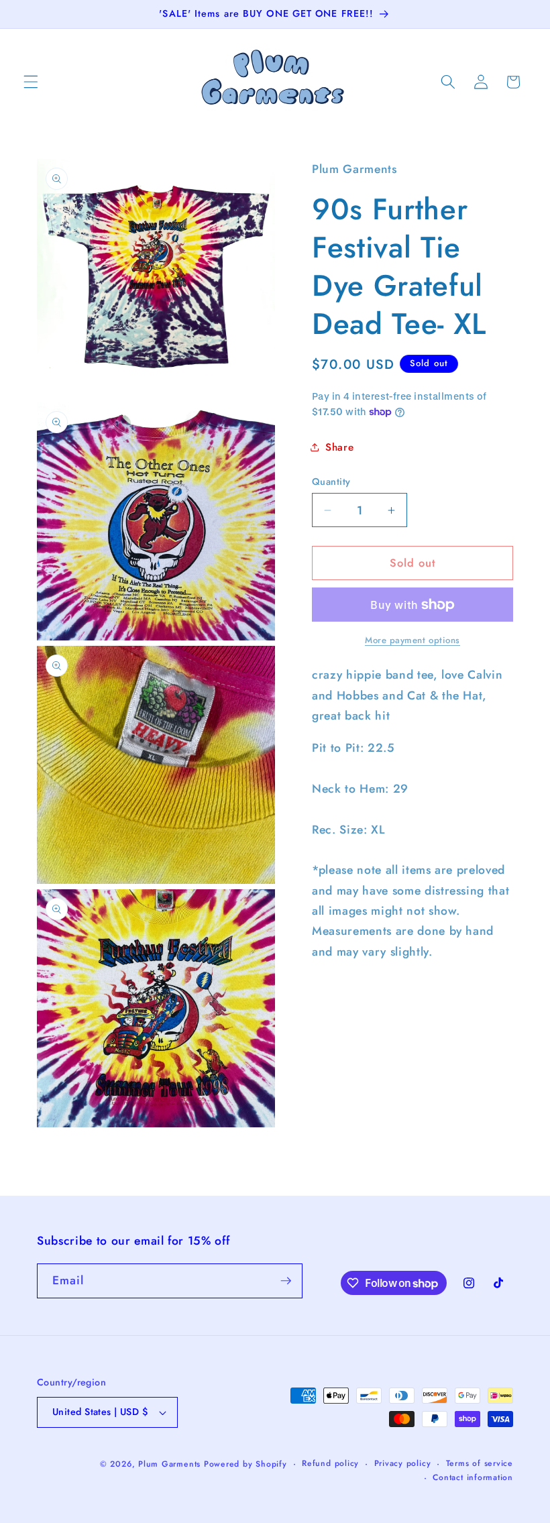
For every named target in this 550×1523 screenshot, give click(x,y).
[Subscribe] (286, 1280)
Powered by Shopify (245, 1464)
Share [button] (339, 447)
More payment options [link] (412, 640)
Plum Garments (169, 1464)
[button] (31, 82)
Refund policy (330, 1463)
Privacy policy (402, 1463)
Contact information (473, 1477)
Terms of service (479, 1463)
